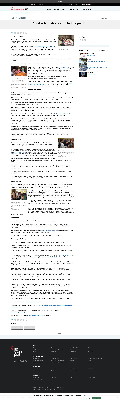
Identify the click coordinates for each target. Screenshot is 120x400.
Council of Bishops (54, 368)
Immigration (89, 59)
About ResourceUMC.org (37, 389)
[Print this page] (23, 33)
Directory (48, 4)
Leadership (90, 349)
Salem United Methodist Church (45, 46)
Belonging (53, 347)
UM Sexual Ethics (91, 377)
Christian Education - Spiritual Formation (95, 358)
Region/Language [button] (32, 4)
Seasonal (34, 351)
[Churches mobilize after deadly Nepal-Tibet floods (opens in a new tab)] (83, 68)
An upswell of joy (91, 74)
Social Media (90, 351)
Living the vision (91, 55)
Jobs (43, 389)
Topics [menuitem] (48, 9)
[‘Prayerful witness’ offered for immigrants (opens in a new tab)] (83, 62)
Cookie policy (48, 397)
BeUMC (71, 377)
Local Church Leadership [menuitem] (60, 9)
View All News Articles (104, 50)
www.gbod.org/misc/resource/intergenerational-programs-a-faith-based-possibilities (41, 306)
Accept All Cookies (96, 398)
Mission (89, 360)
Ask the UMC (48, 387)
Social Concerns (90, 72)
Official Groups (54, 370)
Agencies (34, 370)
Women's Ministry (73, 362)
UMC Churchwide (36, 366)
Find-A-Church (56, 4)
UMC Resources (36, 375)
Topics (17, 13)
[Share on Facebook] (15, 33)
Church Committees (36, 358)
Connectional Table (91, 368)
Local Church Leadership (38, 356)
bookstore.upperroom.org (18, 312)
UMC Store (41, 4)
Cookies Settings (87, 398)
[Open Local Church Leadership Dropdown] (66, 9)
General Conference (36, 368)
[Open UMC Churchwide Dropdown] (78, 9)
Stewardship (53, 351)
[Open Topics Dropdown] (50, 9)
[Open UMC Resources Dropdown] (90, 9)
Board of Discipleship (18, 152)
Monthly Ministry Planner (37, 362)
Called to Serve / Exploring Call (75, 347)
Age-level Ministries (24, 13)
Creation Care (90, 347)
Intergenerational (17, 327)
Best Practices (29, 327)
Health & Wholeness (36, 349)
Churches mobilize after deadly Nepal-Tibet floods (97, 68)
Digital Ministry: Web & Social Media (57, 360)
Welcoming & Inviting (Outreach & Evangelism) (59, 362)
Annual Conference (73, 358)
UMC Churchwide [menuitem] (74, 9)
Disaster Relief (89, 65)
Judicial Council (72, 368)
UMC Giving (53, 377)
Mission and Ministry (90, 53)
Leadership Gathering (73, 370)
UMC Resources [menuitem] (85, 9)
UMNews (83, 4)
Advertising (47, 389)
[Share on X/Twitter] (18, 33)
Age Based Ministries (55, 358)
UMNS (63, 387)
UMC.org (77, 4)
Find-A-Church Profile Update (38, 379)
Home (13, 13)
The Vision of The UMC (37, 377)
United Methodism (73, 351)
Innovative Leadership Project (47, 230)
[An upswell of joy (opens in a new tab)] (83, 74)
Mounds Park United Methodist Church (49, 257)
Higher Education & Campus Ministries (58, 349)
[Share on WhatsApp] (21, 33)
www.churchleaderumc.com (34, 302)
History (71, 349)
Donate (63, 4)
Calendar (70, 4)
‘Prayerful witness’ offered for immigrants (96, 61)
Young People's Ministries (65, 67)
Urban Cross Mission (65, 255)
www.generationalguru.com (36, 315)
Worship (89, 362)
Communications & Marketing (38, 360)
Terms (55, 389)
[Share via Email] (26, 33)
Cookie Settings (60, 389)
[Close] (118, 397)
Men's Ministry (72, 360)
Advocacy (34, 347)
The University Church (62, 114)
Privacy (51, 389)
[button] (109, 9)
